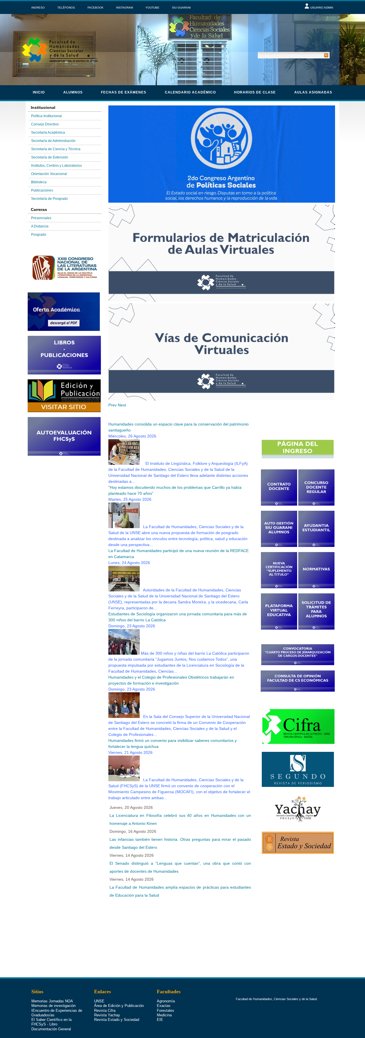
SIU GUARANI (181, 7)
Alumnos (73, 92)
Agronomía (166, 1001)
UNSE (99, 1001)
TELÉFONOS (66, 7)
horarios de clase (255, 92)
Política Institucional (46, 116)
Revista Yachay (107, 1015)
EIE (160, 1019)
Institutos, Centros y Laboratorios (56, 166)
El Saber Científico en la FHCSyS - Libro (51, 1021)
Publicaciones (42, 190)
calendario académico (190, 92)
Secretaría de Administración (53, 141)
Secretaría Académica (48, 133)
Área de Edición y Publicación (119, 1006)
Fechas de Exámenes (123, 92)
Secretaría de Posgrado (49, 199)
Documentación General (51, 1029)
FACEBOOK (96, 7)
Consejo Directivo (45, 124)
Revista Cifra (104, 1010)
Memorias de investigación (53, 1006)
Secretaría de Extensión (49, 157)
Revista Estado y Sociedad (116, 1019)
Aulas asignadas (313, 92)
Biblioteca (38, 182)
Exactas (164, 1006)
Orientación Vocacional (49, 174)
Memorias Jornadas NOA (52, 1001)
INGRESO (38, 7)
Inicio (39, 92)
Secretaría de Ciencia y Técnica (55, 149)
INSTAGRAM (124, 7)
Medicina (164, 1015)
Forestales (165, 1010)
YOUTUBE (152, 7)
